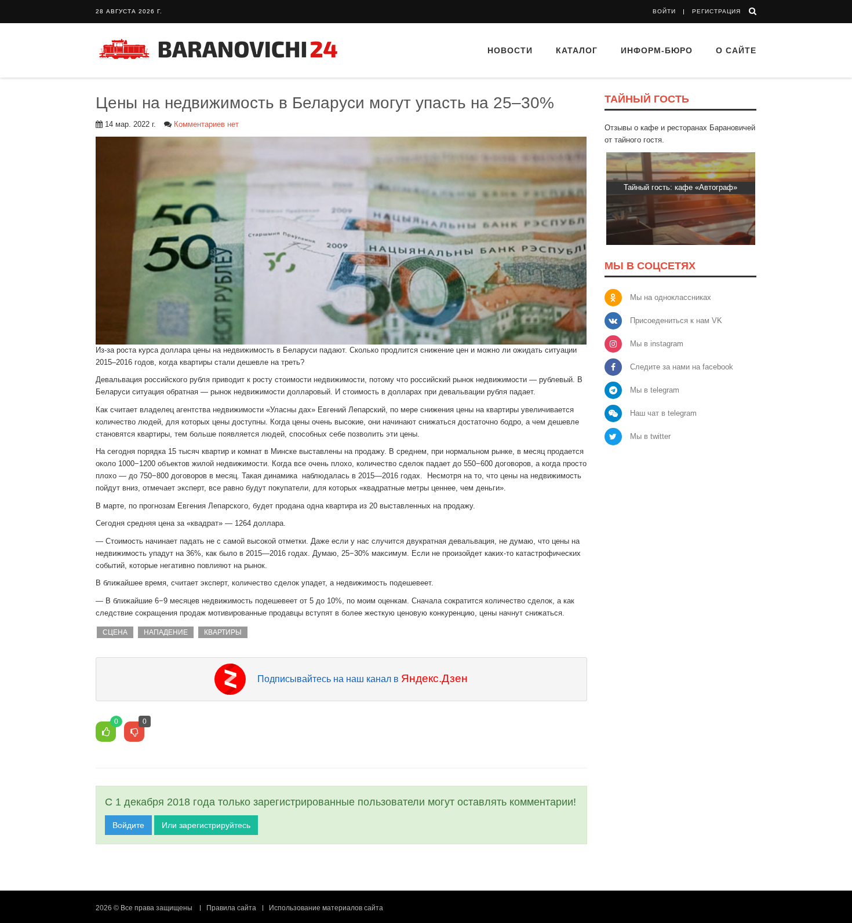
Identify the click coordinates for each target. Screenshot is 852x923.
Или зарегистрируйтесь (206, 825)
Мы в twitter (650, 436)
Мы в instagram (656, 343)
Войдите (128, 825)
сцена (115, 632)
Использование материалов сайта (326, 908)
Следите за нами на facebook (681, 366)
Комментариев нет (206, 124)
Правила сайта (231, 908)
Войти (664, 11)
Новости (510, 50)
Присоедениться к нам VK (676, 320)
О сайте (736, 50)
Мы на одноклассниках (670, 297)
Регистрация (716, 11)
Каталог (577, 50)
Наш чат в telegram (663, 413)
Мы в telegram (654, 390)
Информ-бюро (657, 50)
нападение (166, 632)
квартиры (223, 632)
